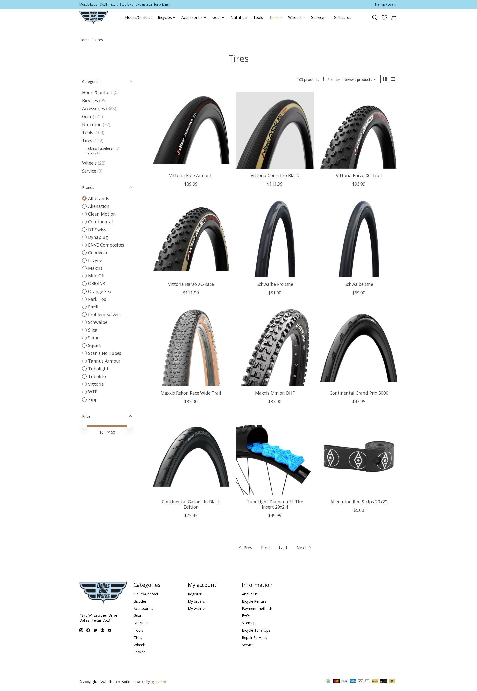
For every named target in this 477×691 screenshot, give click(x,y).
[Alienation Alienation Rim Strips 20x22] (358, 456)
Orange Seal (100, 291)
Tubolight (98, 369)
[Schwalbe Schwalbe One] (358, 238)
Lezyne (95, 260)
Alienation (98, 206)
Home (85, 39)
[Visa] (344, 681)
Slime (93, 338)
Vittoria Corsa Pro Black (275, 175)
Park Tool (98, 299)
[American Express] (353, 681)
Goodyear (98, 253)
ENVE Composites (106, 245)
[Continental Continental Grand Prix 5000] (358, 347)
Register (195, 593)
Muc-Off (96, 276)
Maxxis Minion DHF (275, 393)
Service (89, 171)
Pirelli (94, 307)
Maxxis (95, 268)
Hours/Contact (138, 17)
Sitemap (249, 622)
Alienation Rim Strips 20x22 (358, 502)
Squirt (94, 345)
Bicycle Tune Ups (256, 630)
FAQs (246, 615)
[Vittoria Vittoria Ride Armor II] (191, 130)
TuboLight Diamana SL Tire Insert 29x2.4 (275, 504)
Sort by (334, 79)
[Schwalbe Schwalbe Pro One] (274, 238)
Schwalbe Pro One (275, 284)
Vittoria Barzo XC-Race (191, 284)
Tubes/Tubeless (99, 148)
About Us (250, 593)
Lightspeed (158, 682)
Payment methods (257, 608)
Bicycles (90, 100)
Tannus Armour (104, 361)
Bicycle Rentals (254, 601)
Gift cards (342, 17)
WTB (93, 392)
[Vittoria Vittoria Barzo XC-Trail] (358, 130)
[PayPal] (375, 681)
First (265, 548)
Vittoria (96, 384)
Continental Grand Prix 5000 (359, 393)
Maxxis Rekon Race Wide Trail (191, 393)
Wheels (89, 163)
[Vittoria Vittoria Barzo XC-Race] (191, 238)
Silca (92, 330)
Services (248, 644)
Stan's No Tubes (104, 353)
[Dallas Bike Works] (94, 17)
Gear (87, 116)
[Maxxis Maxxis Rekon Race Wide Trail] (191, 347)
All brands (98, 198)
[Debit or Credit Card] (383, 681)
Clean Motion (102, 214)
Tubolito (97, 376)
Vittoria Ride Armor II (191, 175)
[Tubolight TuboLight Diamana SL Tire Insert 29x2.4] (274, 456)
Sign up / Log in (385, 4)
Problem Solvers (104, 314)
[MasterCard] (336, 681)
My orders (196, 601)
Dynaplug (98, 237)
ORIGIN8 (96, 283)
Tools (258, 17)
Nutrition (239, 17)
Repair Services (254, 637)
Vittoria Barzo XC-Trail (359, 175)
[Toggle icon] (374, 17)
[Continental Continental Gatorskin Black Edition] (191, 456)
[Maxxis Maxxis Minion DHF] (274, 347)
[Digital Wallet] (364, 681)
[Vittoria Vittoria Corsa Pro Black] (274, 130)
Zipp (93, 399)
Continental (100, 222)
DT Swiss (97, 229)
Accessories (93, 108)
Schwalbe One (359, 284)
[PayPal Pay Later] (392, 681)
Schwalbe (97, 322)
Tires (87, 140)
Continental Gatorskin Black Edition (191, 504)
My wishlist (197, 608)
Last (283, 548)
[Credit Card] (328, 681)
